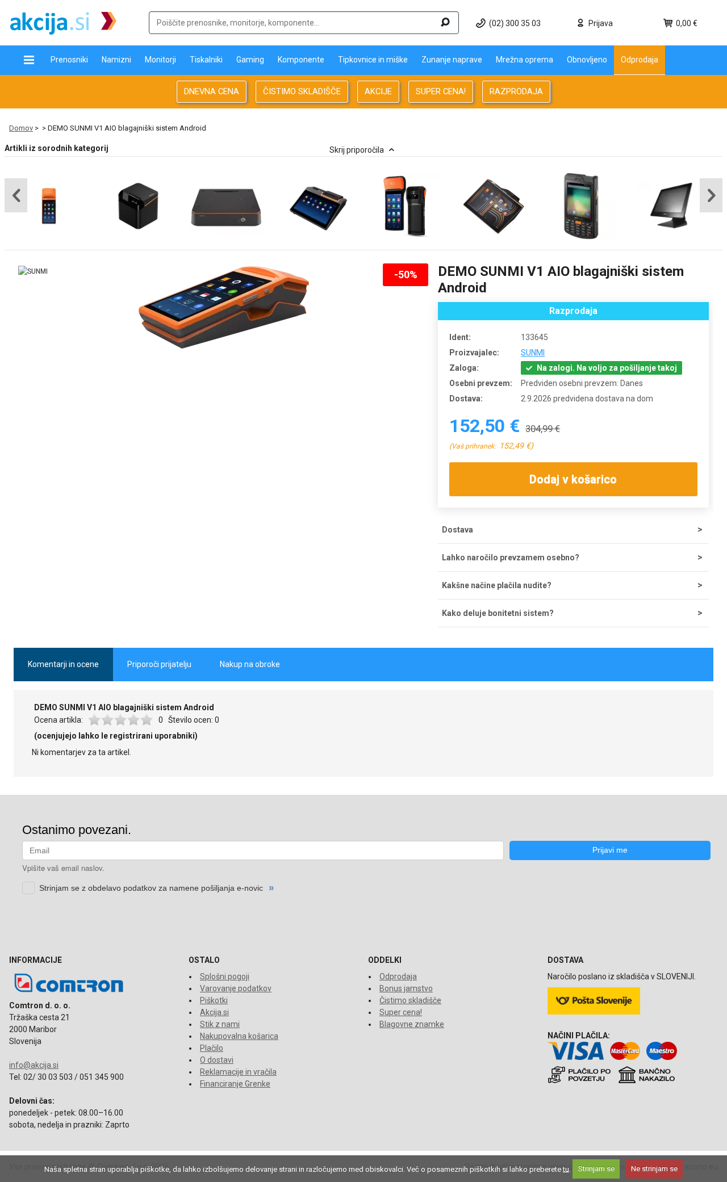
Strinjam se (596, 1168)
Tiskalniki (206, 59)
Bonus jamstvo (406, 988)
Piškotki (214, 1000)
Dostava (457, 529)
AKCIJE (378, 91)
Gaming (250, 59)
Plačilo (211, 1048)
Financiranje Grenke (235, 1083)
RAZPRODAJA (516, 91)
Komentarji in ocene (63, 664)
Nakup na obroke (250, 664)
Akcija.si (214, 1012)
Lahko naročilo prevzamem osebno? (510, 557)
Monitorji (160, 59)
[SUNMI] (33, 272)
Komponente (301, 59)
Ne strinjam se (654, 1168)
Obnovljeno (587, 59)
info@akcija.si (34, 1065)
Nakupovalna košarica (239, 1036)
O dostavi (216, 1059)
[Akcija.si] (63, 22)
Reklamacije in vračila (238, 1071)
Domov (21, 128)
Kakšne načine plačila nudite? (496, 585)
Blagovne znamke (411, 1024)
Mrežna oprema (524, 59)
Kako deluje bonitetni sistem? (498, 613)
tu (566, 1168)
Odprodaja (639, 59)
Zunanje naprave (451, 59)
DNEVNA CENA (211, 91)
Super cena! (400, 1012)
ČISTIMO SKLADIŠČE (302, 91)
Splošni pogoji (224, 976)
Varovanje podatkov (235, 988)
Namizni (116, 59)
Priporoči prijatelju (159, 664)
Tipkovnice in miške (373, 59)
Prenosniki (69, 59)
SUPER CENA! (441, 91)
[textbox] (303, 22)
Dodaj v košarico (573, 479)
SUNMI (533, 352)
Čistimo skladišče (410, 1000)
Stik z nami (220, 1024)
